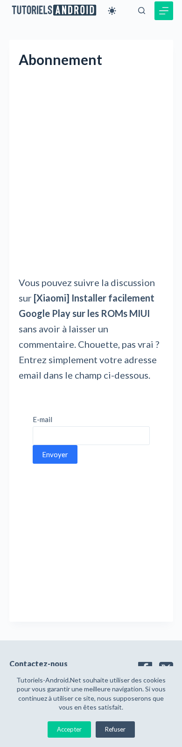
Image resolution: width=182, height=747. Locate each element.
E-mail (42, 419)
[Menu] (163, 10)
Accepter (69, 729)
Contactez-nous (38, 663)
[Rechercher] (141, 10)
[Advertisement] (91, 180)
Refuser (115, 729)
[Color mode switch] (112, 11)
